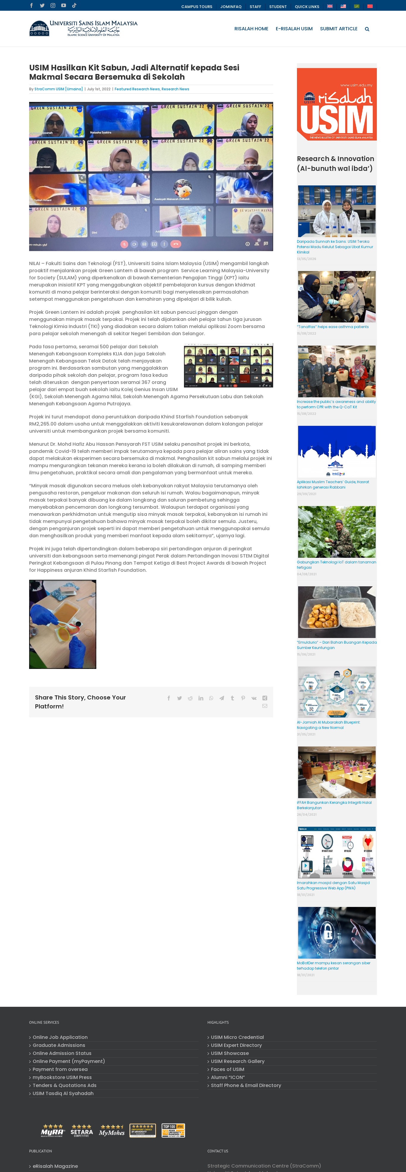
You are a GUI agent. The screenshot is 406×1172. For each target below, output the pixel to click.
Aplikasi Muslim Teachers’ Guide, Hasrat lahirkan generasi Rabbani (333, 484)
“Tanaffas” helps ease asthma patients (333, 326)
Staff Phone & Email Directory (246, 1085)
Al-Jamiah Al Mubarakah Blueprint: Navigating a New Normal (329, 725)
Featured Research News (137, 89)
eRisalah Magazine (55, 1166)
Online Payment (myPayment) (69, 1061)
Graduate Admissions (59, 1045)
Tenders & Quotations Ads (65, 1085)
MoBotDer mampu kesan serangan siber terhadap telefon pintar (333, 965)
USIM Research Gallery (238, 1061)
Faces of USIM (227, 1069)
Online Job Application (60, 1037)
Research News (175, 89)
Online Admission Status (62, 1053)
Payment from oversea (60, 1069)
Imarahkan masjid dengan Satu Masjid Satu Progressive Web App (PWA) (333, 885)
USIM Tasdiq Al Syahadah (63, 1093)
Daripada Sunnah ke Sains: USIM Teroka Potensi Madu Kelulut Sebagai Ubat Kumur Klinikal (335, 247)
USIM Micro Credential (237, 1037)
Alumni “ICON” (228, 1077)
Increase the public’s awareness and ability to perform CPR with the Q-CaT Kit (336, 404)
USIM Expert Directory (236, 1045)
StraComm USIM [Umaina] (58, 89)
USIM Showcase (230, 1053)
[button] (367, 29)
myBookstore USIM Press (62, 1077)
